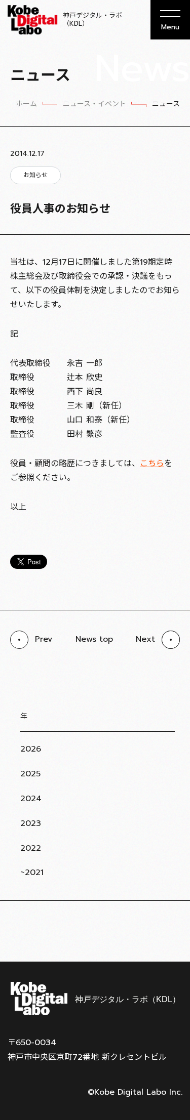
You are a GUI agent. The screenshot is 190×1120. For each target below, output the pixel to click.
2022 (30, 848)
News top (94, 639)
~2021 (32, 872)
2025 (30, 774)
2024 (31, 799)
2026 (30, 749)
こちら (152, 464)
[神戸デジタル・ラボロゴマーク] (95, 998)
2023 (30, 823)
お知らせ (35, 175)
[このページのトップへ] (170, 937)
